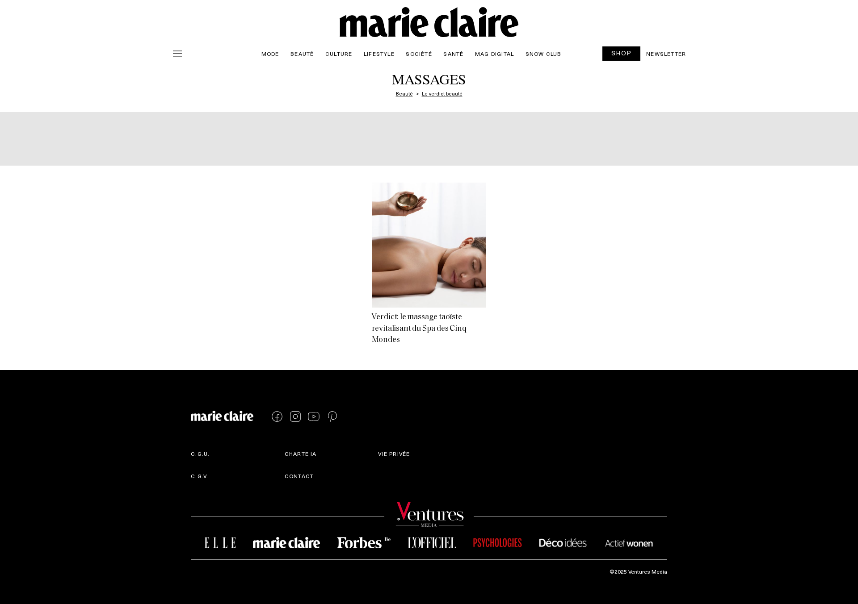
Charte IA (301, 454)
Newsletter (666, 54)
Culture (338, 54)
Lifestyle (379, 54)
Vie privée (394, 454)
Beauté (302, 54)
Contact (299, 476)
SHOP (621, 53)
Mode (270, 54)
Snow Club (544, 54)
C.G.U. (200, 454)
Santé (453, 54)
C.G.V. (199, 476)
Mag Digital (494, 54)
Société (419, 54)
